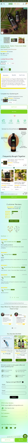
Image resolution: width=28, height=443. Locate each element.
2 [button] (12, 297)
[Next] (27, 40)
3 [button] (14, 297)
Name (3, 384)
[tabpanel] (7, 319)
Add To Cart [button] (7, 360)
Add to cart (14, 107)
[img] (4, 239)
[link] (5, 162)
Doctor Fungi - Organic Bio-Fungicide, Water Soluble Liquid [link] (20, 183)
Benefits (14, 75)
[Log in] (23, 4)
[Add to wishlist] (14, 116)
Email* (3, 390)
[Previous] (1, 40)
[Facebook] (2, 428)
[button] (4, 51)
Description (5, 75)
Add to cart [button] (14, 197)
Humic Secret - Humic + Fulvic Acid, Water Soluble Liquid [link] (16, 160)
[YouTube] (11, 428)
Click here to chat (9, 408)
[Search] (4, 4)
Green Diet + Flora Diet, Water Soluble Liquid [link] (21, 351)
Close (26, 1)
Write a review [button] (14, 221)
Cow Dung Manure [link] (5, 183)
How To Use (22, 75)
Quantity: (3, 67)
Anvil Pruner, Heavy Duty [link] (7, 350)
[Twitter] (15, 428)
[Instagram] (6, 428)
